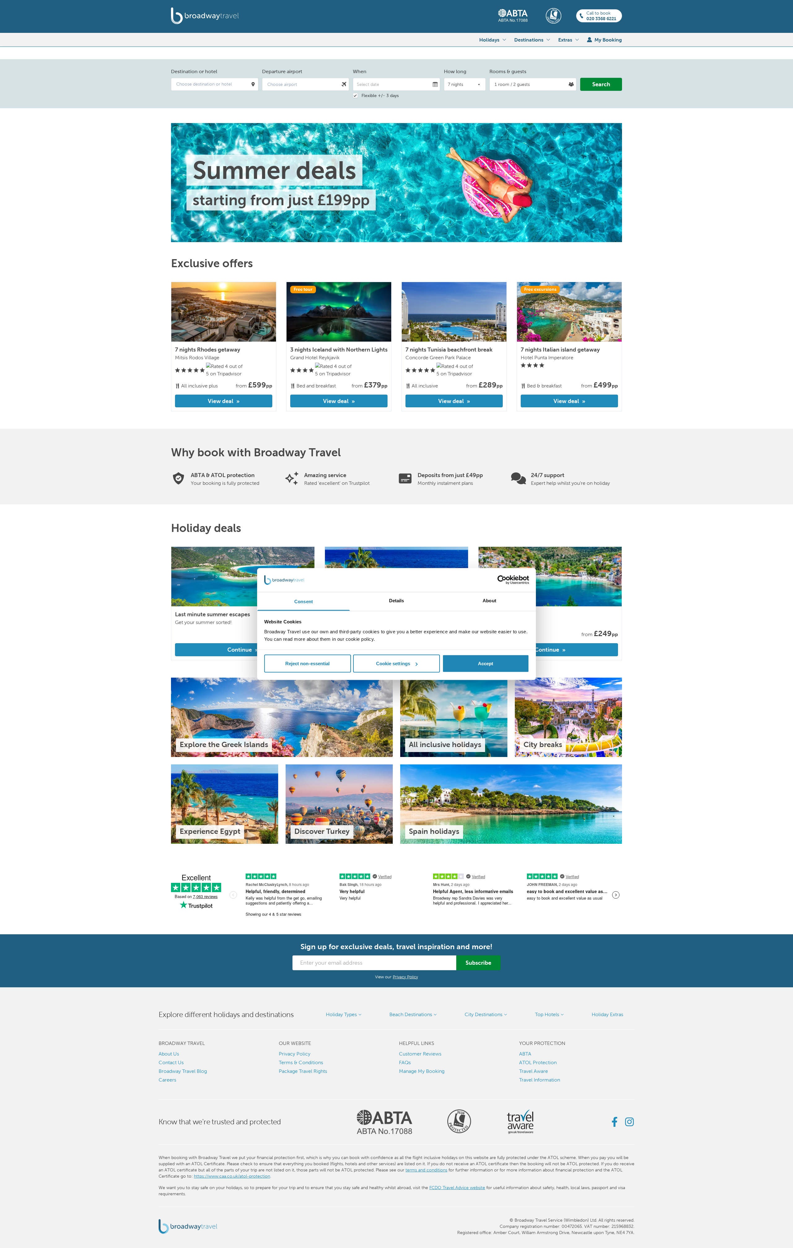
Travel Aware (533, 1071)
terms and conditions (426, 1169)
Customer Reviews (420, 1053)
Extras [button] (565, 39)
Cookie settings (393, 663)
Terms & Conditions (301, 1062)
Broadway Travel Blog (183, 1071)
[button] (214, 84)
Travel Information (539, 1079)
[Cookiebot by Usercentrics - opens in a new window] (502, 580)
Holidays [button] (489, 39)
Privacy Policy (405, 977)
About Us (169, 1053)
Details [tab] (396, 600)
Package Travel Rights (303, 1071)
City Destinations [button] (483, 1014)
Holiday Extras (607, 1014)
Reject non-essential (307, 663)
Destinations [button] (528, 39)
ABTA (525, 1053)
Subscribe (478, 962)
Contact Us (171, 1062)
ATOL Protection (538, 1062)
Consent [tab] (303, 601)
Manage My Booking (422, 1071)
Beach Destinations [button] (410, 1014)
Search (601, 84)
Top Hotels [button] (547, 1014)
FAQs (405, 1062)
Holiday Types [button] (341, 1014)
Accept (485, 663)
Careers (167, 1079)
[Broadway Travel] (205, 15)
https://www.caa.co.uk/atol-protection (232, 1176)
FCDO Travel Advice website (457, 1187)
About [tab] (489, 600)
